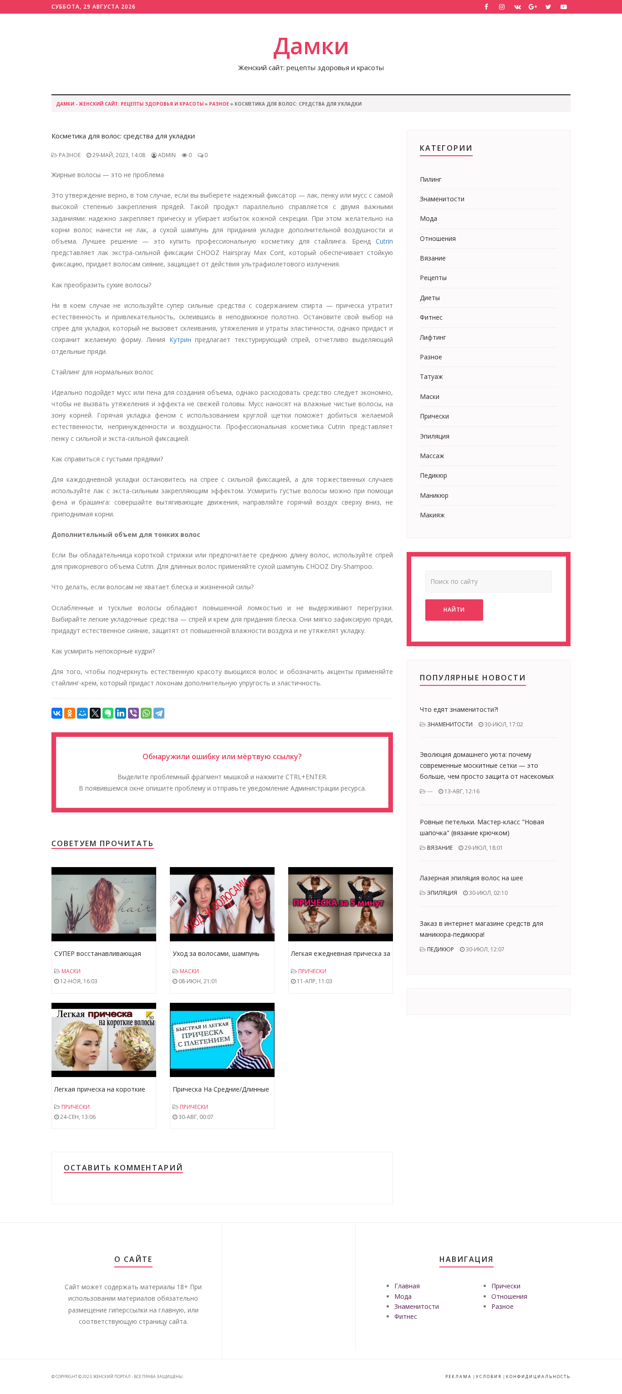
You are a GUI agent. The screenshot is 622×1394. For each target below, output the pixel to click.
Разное (219, 104)
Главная (407, 1286)
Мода (428, 218)
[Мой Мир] (82, 713)
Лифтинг (433, 337)
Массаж (432, 455)
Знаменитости (442, 198)
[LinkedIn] (120, 713)
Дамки (311, 45)
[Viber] (133, 713)
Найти (454, 609)
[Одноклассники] (69, 713)
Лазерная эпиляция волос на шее (471, 877)
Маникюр (434, 495)
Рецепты (433, 277)
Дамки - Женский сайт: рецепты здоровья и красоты (130, 104)
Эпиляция (434, 436)
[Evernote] (107, 713)
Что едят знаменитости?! (459, 709)
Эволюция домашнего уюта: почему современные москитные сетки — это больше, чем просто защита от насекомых (487, 765)
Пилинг (431, 179)
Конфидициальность (538, 1376)
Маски (71, 971)
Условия (489, 1376)
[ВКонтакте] (56, 713)
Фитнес (431, 317)
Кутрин (180, 339)
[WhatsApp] (146, 713)
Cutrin (384, 241)
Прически (312, 971)
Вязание (433, 258)
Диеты (430, 297)
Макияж (432, 515)
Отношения (438, 238)
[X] (95, 713)
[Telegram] (158, 713)
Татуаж (431, 376)
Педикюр (433, 475)
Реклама (458, 1376)
